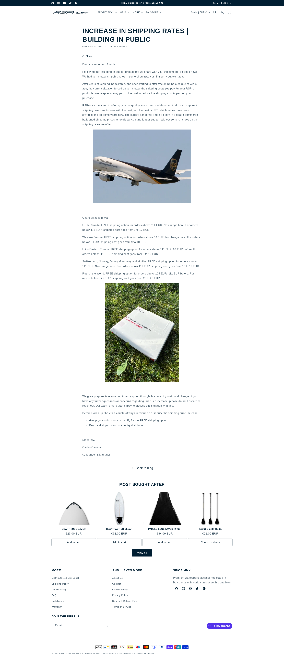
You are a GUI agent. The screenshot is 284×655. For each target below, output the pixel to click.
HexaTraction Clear (119, 529)
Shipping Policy (60, 583)
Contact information (145, 653)
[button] (107, 12)
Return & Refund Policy (125, 601)
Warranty (57, 606)
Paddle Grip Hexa (210, 529)
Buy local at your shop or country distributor (116, 425)
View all (142, 552)
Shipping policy (126, 653)
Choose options (210, 542)
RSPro (62, 653)
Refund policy (75, 653)
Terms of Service (121, 606)
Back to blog (144, 468)
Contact (116, 583)
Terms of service (92, 653)
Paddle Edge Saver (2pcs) (164, 529)
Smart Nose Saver (74, 529)
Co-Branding (59, 589)
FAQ (54, 595)
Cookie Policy (120, 589)
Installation (58, 601)
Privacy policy (109, 653)
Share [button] (89, 56)
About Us (117, 578)
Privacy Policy (120, 595)
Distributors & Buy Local (65, 578)
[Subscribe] (107, 626)
